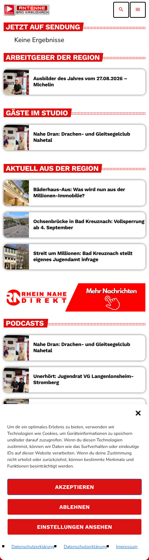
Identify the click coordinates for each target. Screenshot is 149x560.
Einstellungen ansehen (74, 527)
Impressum (127, 547)
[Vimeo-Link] (26, 9)
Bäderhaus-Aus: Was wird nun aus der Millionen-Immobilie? (79, 193)
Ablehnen (74, 507)
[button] (138, 413)
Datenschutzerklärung (33, 547)
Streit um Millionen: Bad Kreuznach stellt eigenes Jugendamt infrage (82, 257)
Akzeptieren (74, 487)
